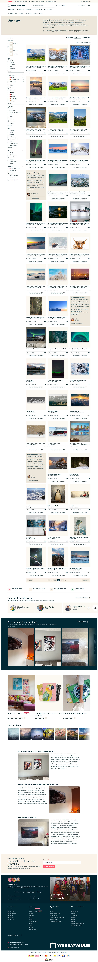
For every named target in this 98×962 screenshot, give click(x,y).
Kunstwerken (11, 9)
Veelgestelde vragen (14, 896)
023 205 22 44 (31, 892)
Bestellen (32, 896)
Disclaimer (44, 952)
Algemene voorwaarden (36, 952)
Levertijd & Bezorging (35, 898)
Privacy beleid (64, 952)
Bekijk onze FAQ (35, 198)
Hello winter (61, 24)
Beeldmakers (29, 9)
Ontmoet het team (56, 898)
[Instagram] (13, 935)
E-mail (39, 892)
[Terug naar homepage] (16, 5)
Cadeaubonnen (34, 900)
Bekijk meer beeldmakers (81, 597)
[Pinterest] (15, 935)
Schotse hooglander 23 (39, 465)
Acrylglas (76, 822)
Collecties (19, 9)
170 (62, 580)
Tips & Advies (47, 9)
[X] (19, 935)
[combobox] (43, 5)
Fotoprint (66, 822)
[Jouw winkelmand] (89, 5)
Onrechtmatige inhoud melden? (53, 952)
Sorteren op (86, 37)
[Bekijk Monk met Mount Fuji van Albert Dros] (78, 643)
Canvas (78, 30)
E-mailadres (46, 859)
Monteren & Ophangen (15, 900)
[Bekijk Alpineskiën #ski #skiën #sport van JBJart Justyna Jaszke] (53, 649)
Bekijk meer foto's (81, 621)
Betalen (11, 898)
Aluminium (84, 30)
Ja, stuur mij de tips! (49, 866)
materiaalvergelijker (56, 843)
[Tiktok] (21, 935)
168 (55, 580)
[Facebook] (17, 935)
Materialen (38, 9)
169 (59, 580)
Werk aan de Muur (77, 907)
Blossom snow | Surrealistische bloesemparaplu (35, 185)
